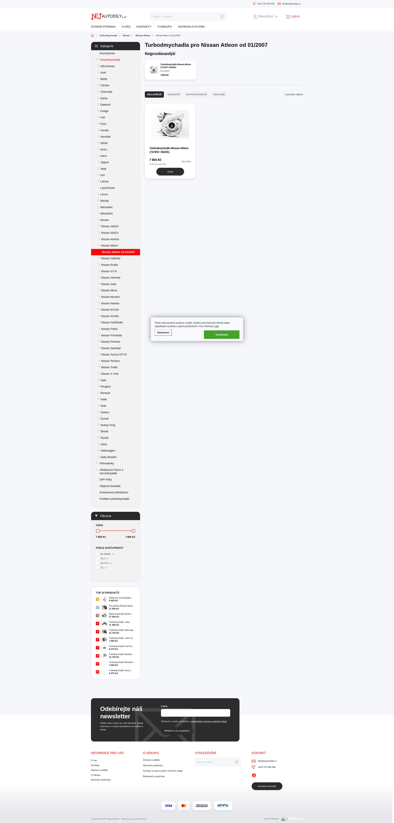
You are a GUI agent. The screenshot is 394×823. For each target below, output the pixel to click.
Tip (103, 567)
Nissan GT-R (109, 271)
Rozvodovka (107, 53)
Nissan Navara (110, 303)
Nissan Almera (110, 239)
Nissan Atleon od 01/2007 (118, 252)
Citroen (104, 85)
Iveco (103, 155)
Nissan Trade (109, 367)
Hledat (222, 16)
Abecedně (219, 94)
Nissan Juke (108, 284)
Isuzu (103, 149)
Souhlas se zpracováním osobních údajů (163, 771)
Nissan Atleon (109, 245)
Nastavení (163, 332)
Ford (103, 123)
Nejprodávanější (196, 94)
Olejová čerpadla (110, 486)
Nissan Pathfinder (112, 322)
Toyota (104, 437)
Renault (105, 393)
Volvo (103, 444)
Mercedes (106, 207)
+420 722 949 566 (267, 767)
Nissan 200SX (110, 226)
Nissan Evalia (109, 264)
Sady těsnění (108, 457)
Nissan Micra (109, 290)
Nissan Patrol (109, 328)
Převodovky (107, 463)
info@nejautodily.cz (267, 761)
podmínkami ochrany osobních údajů (209, 721)
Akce (104, 558)
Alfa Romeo (107, 66)
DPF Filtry (106, 479)
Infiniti (104, 143)
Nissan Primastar (111, 335)
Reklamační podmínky (154, 776)
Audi (103, 72)
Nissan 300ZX (110, 232)
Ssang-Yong (107, 425)
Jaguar (104, 162)
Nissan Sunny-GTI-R (114, 354)
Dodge (104, 111)
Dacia (103, 98)
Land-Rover (107, 187)
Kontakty (95, 765)
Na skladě (107, 554)
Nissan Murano (110, 296)
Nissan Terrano (110, 361)
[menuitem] (104, 26)
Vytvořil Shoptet (271, 818)
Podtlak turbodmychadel (114, 498)
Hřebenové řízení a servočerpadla (111, 471)
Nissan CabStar (111, 258)
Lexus (104, 194)
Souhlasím (221, 334)
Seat (103, 405)
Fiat (102, 117)
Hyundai (105, 136)
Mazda (104, 200)
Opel (103, 380)
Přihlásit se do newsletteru (177, 730)
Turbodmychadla (110, 59)
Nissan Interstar (111, 277)
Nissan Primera (110, 341)
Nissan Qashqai (111, 348)
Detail (170, 171)
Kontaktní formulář (267, 786)
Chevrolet (106, 91)
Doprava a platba (99, 770)
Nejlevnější (154, 94)
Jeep (103, 168)
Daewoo (105, 104)
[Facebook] (254, 774)
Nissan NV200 (110, 309)
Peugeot (105, 386)
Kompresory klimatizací (114, 492)
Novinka (106, 563)
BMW (103, 79)
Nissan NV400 (110, 316)
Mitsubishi (106, 213)
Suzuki (104, 418)
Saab (103, 399)
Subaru (104, 412)
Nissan (104, 220)
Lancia (104, 181)
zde (217, 326)
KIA (102, 175)
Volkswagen (107, 450)
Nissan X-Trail (109, 373)
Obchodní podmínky (101, 779)
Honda (104, 130)
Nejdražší (174, 94)
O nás (94, 760)
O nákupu (96, 775)
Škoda (104, 431)
